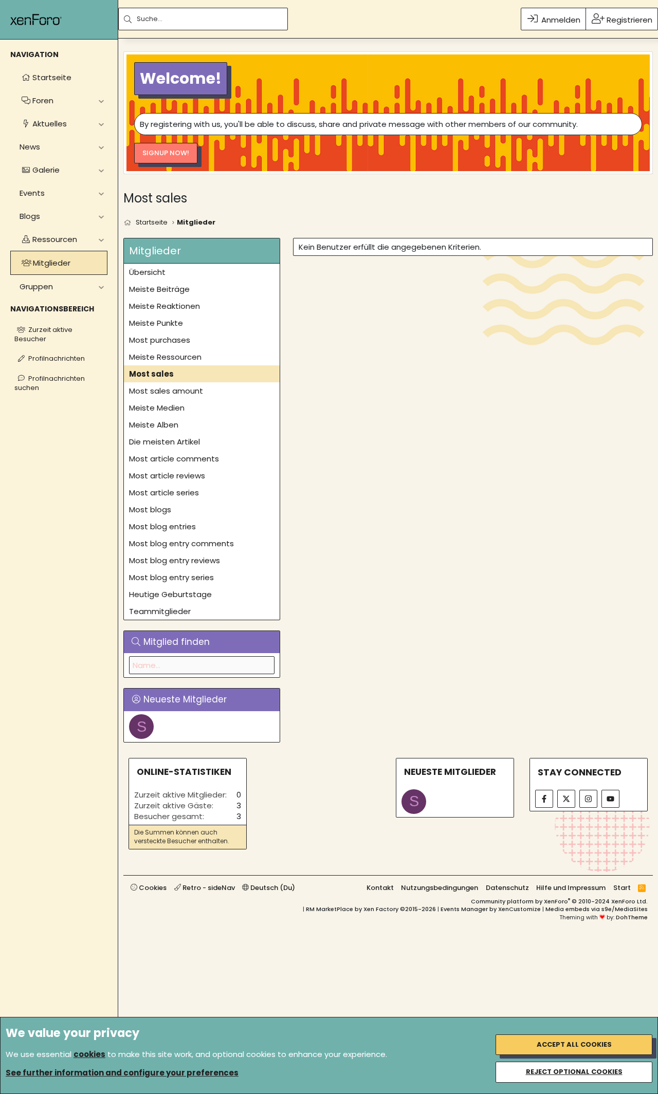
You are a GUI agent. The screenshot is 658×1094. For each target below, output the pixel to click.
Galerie (46, 169)
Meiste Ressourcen (165, 356)
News (30, 146)
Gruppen (36, 286)
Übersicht (147, 272)
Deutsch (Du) (272, 888)
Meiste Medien (157, 407)
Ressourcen (54, 239)
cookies (89, 1054)
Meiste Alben (153, 424)
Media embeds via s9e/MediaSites (596, 909)
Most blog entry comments (181, 543)
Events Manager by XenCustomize (491, 909)
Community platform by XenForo (559, 901)
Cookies (152, 888)
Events (32, 193)
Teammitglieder (160, 611)
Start (622, 888)
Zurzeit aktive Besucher (43, 334)
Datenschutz (507, 888)
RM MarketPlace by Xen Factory (371, 909)
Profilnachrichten (56, 358)
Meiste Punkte (156, 323)
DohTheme (632, 917)
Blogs (30, 216)
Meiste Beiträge (159, 289)
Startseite (51, 77)
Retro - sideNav (208, 888)
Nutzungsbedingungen (439, 888)
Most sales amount (166, 390)
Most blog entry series (171, 577)
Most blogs (150, 509)
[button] (101, 100)
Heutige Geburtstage (170, 594)
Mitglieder (51, 262)
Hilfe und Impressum (571, 888)
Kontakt (380, 888)
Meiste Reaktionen (164, 306)
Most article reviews (167, 475)
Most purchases (159, 340)
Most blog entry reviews (174, 560)
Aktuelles (49, 123)
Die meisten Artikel (164, 441)
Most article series (164, 492)
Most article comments (174, 458)
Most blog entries (162, 526)
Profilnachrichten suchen (49, 383)
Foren (42, 100)
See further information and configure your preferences (122, 1072)
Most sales (151, 373)
